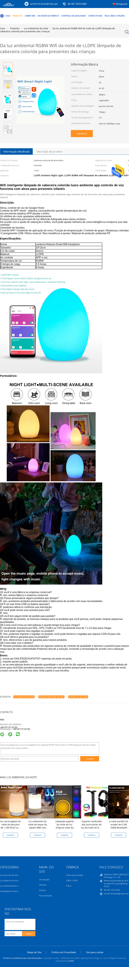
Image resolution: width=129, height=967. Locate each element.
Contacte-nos (95, 15)
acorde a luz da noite (78, 696)
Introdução (44, 879)
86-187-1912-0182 (77, 4)
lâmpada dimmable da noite (51, 696)
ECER (71, 960)
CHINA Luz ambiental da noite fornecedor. (23, 958)
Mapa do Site (34, 952)
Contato (90, 758)
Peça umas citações (115, 15)
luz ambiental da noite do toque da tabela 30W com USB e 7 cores (37, 826)
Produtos (17, 15)
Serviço (42, 890)
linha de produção (74, 875)
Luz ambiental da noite (24, 696)
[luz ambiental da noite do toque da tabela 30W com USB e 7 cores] (43, 801)
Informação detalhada (16, 151)
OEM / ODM (71, 880)
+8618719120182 (9, 727)
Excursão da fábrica (48, 15)
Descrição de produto (50, 151)
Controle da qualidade (73, 15)
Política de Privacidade (64, 952)
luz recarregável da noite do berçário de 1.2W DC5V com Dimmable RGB (10, 826)
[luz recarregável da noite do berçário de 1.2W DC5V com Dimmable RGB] (16, 801)
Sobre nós (30, 15)
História (42, 884)
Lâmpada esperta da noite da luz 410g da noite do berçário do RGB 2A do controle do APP (64, 827)
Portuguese (121, 3)
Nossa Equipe (45, 895)
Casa (7, 15)
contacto (82, 133)
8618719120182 (22, 728)
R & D (68, 885)
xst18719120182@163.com (44, 3)
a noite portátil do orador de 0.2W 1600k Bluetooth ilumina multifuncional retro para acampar (118, 829)
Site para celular (95, 952)
